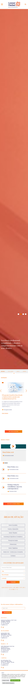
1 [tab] (18, 580)
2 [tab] (21, 580)
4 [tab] (25, 580)
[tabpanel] (14, 344)
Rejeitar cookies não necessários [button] (8, 683)
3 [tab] (23, 580)
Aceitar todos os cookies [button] (15, 680)
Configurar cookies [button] (5, 680)
